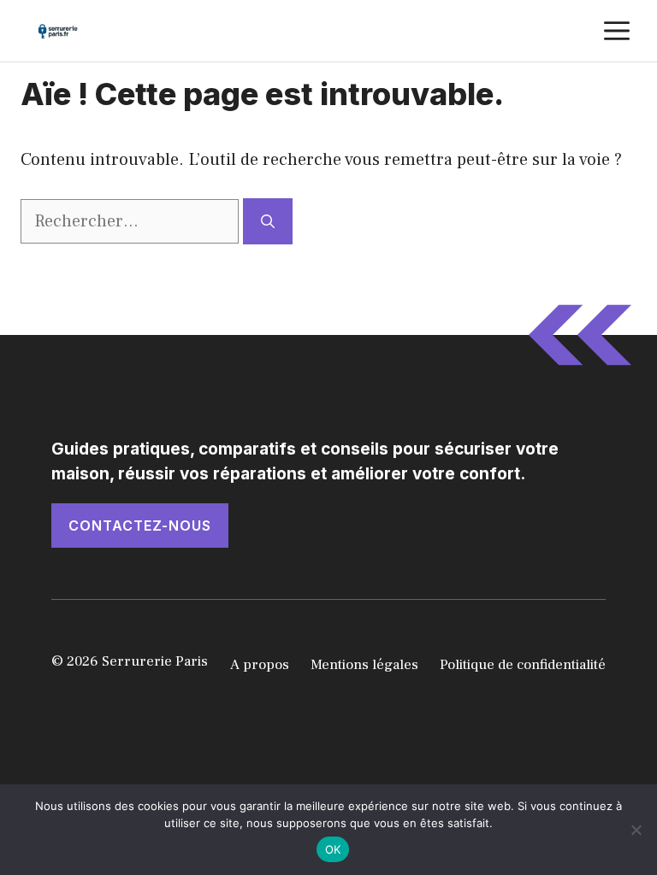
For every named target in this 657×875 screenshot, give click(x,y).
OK (333, 849)
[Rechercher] (268, 221)
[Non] (635, 829)
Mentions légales (364, 664)
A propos (259, 664)
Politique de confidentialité (523, 664)
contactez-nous (139, 525)
